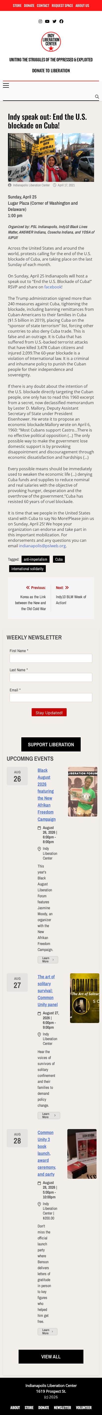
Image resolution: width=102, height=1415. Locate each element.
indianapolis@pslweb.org (42, 546)
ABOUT (15, 1407)
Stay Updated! (49, 712)
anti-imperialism (35, 559)
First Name (18, 650)
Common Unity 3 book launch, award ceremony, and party (47, 1153)
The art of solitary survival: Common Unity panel (48, 991)
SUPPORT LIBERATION (51, 744)
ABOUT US (82, 5)
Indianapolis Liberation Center (31, 185)
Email (14, 690)
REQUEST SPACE (62, 5)
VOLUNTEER (84, 1407)
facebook (52, 287)
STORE (17, 5)
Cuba (59, 559)
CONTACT (43, 5)
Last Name (17, 669)
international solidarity (27, 568)
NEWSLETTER (62, 1407)
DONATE (29, 5)
